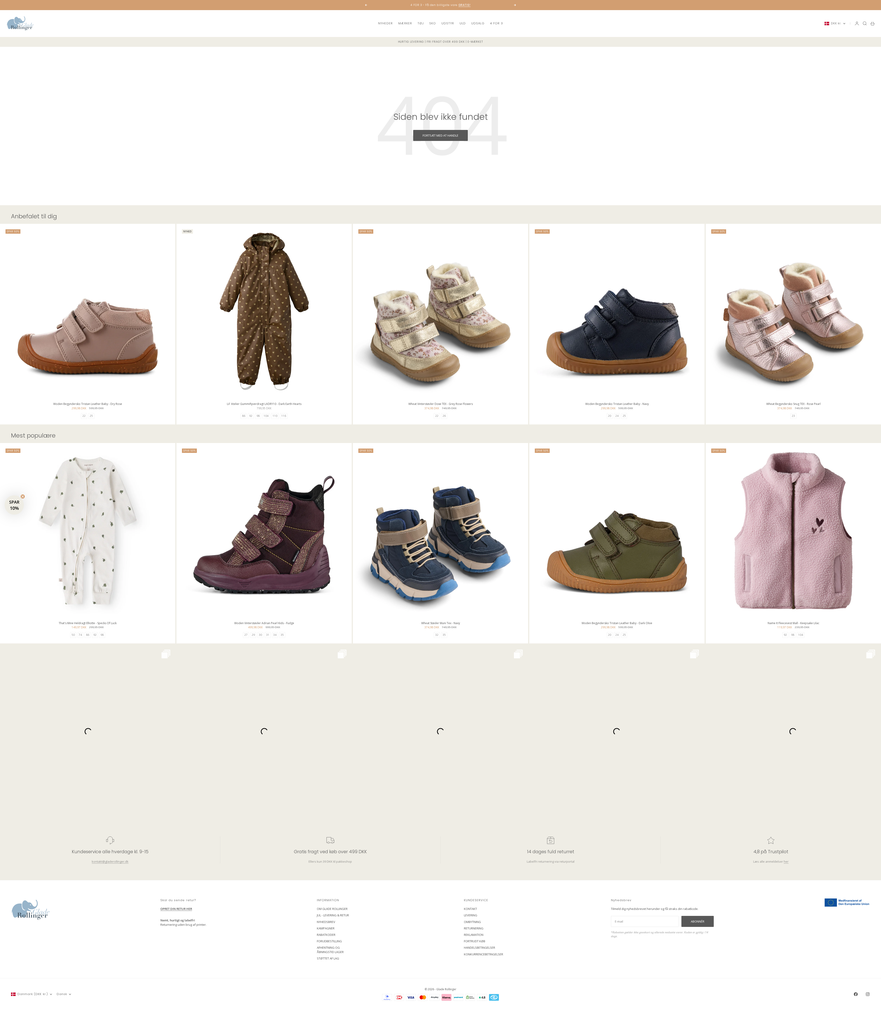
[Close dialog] (524, 450)
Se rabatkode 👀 (395, 530)
